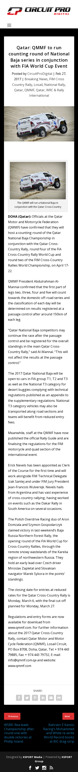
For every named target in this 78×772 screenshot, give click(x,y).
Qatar (18, 90)
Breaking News (36, 79)
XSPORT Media (32, 757)
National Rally (54, 84)
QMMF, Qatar (34, 90)
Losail (38, 84)
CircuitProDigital (39, 73)
